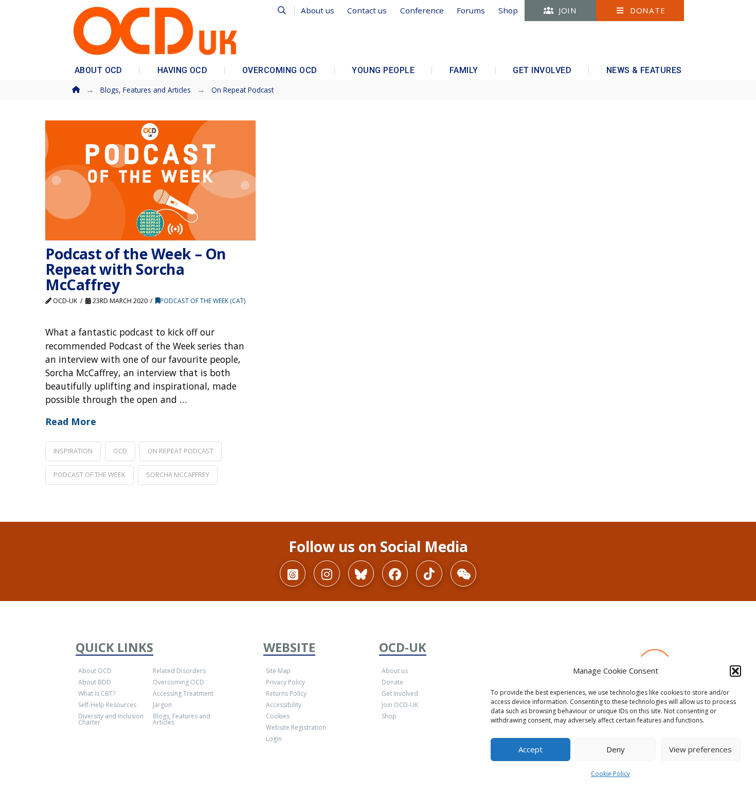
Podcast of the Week (89, 474)
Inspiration (73, 450)
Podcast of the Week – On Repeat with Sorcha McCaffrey (135, 268)
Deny (615, 749)
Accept (530, 749)
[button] (735, 671)
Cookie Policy (610, 773)
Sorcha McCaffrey (177, 474)
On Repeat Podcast (180, 450)
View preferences (700, 749)
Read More (70, 421)
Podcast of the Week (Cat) (202, 300)
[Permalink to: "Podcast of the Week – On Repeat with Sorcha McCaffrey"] (150, 180)
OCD (120, 450)
